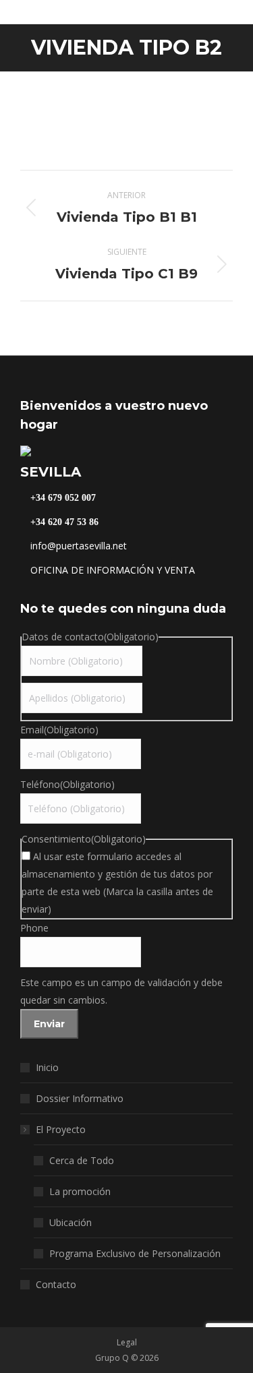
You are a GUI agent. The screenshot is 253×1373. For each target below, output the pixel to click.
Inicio (47, 1067)
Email (59, 729)
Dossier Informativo (79, 1098)
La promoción (80, 1191)
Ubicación (70, 1222)
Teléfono (67, 784)
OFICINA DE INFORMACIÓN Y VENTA (111, 569)
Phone (34, 927)
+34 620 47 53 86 (63, 522)
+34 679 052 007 (62, 498)
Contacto (56, 1284)
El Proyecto (61, 1129)
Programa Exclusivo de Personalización (135, 1253)
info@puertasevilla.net (77, 545)
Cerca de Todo (81, 1160)
